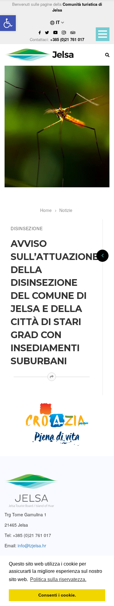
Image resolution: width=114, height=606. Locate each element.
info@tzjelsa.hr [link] (32, 545)
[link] (8, 23)
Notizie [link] (65, 210)
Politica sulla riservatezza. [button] (58, 579)
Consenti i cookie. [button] (57, 595)
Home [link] (46, 210)
